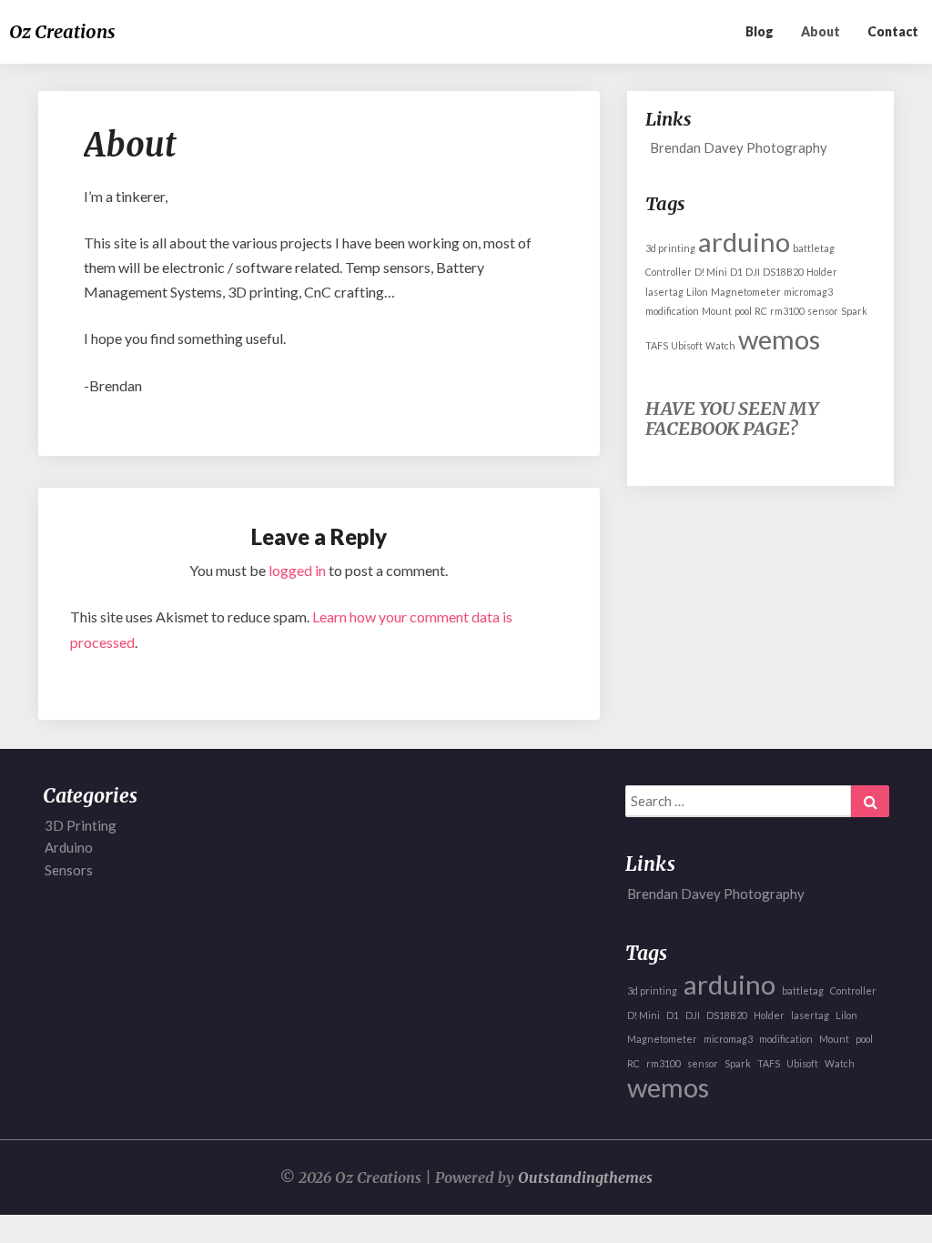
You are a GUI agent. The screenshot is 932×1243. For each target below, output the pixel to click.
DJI (752, 272)
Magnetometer (746, 292)
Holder (821, 272)
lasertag (664, 292)
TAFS (656, 345)
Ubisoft (687, 345)
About (820, 31)
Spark (854, 311)
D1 (736, 272)
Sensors (69, 870)
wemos (779, 339)
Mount (717, 311)
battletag (814, 248)
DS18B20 (783, 272)
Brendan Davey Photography (738, 147)
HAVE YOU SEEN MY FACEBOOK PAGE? (731, 418)
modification (672, 311)
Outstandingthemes (585, 1177)
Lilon (697, 292)
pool (743, 311)
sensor (822, 311)
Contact (892, 31)
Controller (668, 272)
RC (761, 311)
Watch (720, 345)
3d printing (670, 248)
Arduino (69, 847)
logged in (297, 570)
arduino (744, 242)
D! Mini (710, 272)
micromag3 (808, 292)
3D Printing (80, 825)
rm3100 (787, 311)
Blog (759, 31)
